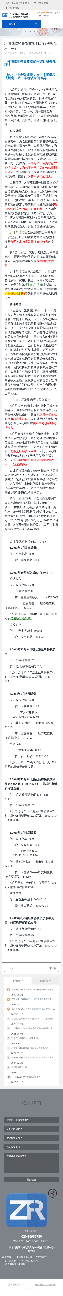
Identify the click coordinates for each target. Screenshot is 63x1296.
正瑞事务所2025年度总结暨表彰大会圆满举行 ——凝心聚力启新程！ (33, 1009)
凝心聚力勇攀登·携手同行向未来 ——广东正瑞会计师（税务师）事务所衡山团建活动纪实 (33, 1018)
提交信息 (31, 1179)
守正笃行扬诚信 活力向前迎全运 (25, 1038)
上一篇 (10, 968)
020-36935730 (31, 1236)
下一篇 (52, 968)
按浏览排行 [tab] (18, 980)
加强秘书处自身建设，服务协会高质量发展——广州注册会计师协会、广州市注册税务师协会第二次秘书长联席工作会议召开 (33, 1047)
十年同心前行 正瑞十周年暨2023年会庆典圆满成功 (33, 1057)
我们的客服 (14, 7)
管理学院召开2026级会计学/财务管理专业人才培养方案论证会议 (33, 989)
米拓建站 (29, 1288)
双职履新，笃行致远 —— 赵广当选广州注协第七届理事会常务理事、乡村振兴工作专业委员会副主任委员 (33, 999)
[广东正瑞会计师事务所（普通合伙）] (15, 15)
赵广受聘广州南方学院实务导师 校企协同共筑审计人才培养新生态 (33, 1028)
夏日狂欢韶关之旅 (19, 1067)
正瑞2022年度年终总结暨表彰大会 (27, 1076)
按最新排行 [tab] (45, 980)
